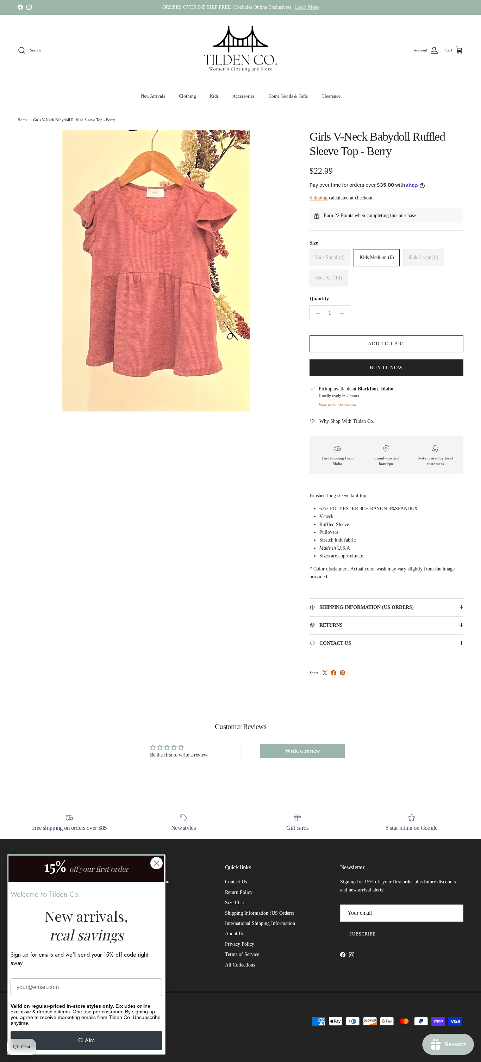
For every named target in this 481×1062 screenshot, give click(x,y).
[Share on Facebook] (333, 672)
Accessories (243, 96)
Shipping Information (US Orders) (259, 913)
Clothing (187, 96)
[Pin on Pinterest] (342, 672)
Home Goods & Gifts (288, 96)
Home (22, 120)
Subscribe (362, 934)
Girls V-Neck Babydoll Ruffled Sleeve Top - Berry (74, 120)
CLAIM (86, 1040)
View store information (337, 405)
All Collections (240, 965)
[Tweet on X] (324, 672)
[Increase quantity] (344, 313)
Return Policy (238, 892)
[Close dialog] (156, 863)
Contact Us (236, 881)
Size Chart (235, 902)
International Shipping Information (260, 923)
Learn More (307, 7)
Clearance (331, 96)
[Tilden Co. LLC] (240, 50)
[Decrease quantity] (316, 313)
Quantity (319, 298)
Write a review (302, 751)
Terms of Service (242, 954)
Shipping (318, 197)
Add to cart (386, 343)
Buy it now (386, 367)
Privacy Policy (239, 944)
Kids (214, 96)
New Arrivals (153, 96)
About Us (234, 933)
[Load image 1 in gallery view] (156, 271)
